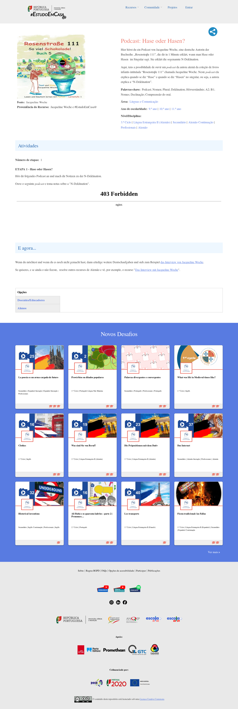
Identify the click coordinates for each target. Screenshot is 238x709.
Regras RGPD (92, 570)
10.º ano (164, 109)
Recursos (131, 7)
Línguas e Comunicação (144, 101)
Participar (141, 570)
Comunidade (152, 7)
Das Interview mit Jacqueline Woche (156, 270)
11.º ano (176, 109)
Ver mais (213, 552)
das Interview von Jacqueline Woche (181, 262)
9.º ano (153, 109)
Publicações (154, 570)
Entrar (189, 7)
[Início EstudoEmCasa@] (46, 8)
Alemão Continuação (200, 122)
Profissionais (128, 127)
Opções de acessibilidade (121, 570)
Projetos (172, 7)
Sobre (81, 570)
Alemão (142, 127)
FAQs (104, 570)
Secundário (179, 122)
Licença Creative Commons (152, 698)
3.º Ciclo (126, 122)
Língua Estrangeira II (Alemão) (152, 122)
